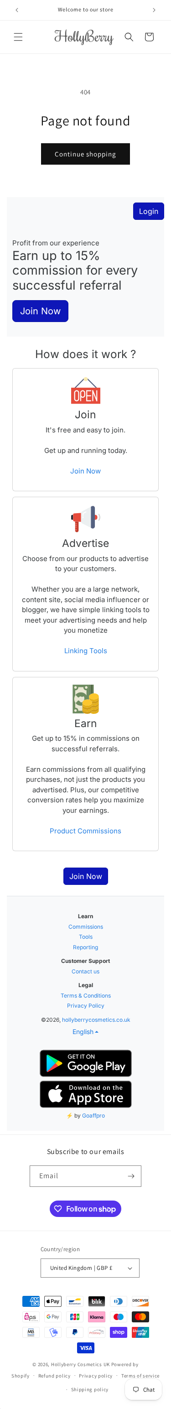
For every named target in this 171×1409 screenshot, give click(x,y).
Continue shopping (85, 154)
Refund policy (54, 1376)
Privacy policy (96, 1376)
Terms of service (140, 1376)
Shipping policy (90, 1389)
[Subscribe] (131, 1176)
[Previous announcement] (17, 10)
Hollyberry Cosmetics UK (80, 1364)
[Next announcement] (154, 10)
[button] (18, 37)
